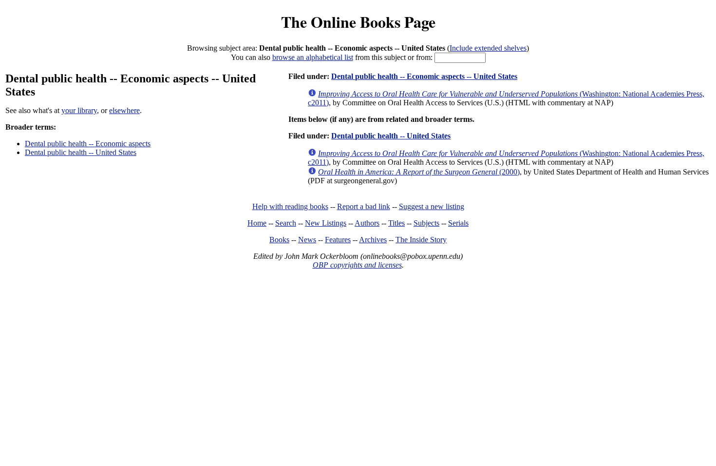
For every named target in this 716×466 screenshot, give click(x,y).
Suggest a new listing (431, 206)
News (307, 239)
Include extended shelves (488, 48)
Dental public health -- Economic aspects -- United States (424, 76)
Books (279, 239)
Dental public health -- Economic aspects (88, 143)
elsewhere (124, 110)
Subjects (426, 223)
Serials (458, 223)
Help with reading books (290, 206)
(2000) (419, 172)
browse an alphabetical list (312, 57)
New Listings (325, 223)
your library (79, 110)
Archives (373, 239)
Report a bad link (363, 206)
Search (285, 223)
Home (256, 223)
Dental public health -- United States (80, 152)
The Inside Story (421, 239)
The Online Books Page (358, 21)
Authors (367, 223)
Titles (396, 223)
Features (338, 239)
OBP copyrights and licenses (357, 265)
